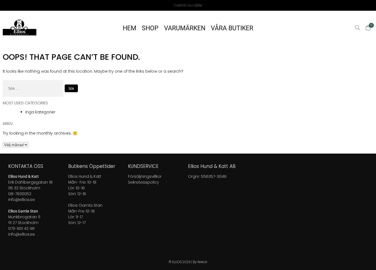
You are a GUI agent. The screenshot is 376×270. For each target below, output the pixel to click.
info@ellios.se (21, 199)
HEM (129, 28)
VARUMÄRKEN (184, 28)
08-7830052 (19, 194)
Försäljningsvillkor (145, 176)
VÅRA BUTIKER (232, 28)
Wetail (202, 262)
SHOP (150, 28)
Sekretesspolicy (143, 182)
